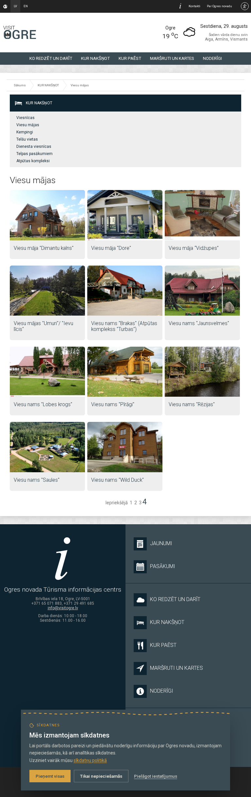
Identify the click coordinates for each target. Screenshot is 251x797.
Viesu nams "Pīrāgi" (112, 404)
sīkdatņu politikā (90, 760)
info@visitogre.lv (63, 608)
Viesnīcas (25, 117)
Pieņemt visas (50, 776)
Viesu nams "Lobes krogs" (43, 404)
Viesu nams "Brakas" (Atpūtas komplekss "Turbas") (124, 326)
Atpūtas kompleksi (33, 161)
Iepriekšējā (116, 503)
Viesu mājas (80, 85)
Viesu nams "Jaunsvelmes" (199, 323)
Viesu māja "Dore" (111, 248)
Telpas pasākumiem (34, 153)
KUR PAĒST (130, 58)
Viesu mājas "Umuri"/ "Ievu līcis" (43, 326)
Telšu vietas (27, 139)
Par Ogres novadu (219, 6)
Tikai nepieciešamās (101, 776)
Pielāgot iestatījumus (155, 776)
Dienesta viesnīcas (33, 146)
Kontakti (194, 6)
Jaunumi (161, 543)
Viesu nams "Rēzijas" (192, 404)
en (26, 6)
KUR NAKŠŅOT (95, 58)
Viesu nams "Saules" (36, 480)
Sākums (20, 85)
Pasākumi (162, 566)
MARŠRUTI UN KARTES (172, 58)
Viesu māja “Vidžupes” (194, 248)
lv (15, 6)
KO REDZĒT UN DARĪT (50, 58)
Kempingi (24, 132)
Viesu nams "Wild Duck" (117, 480)
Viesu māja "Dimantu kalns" (44, 248)
